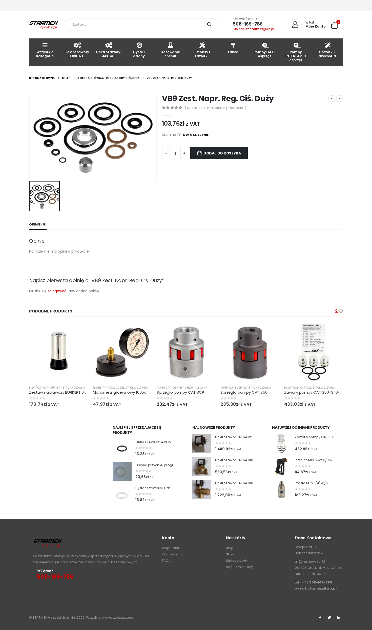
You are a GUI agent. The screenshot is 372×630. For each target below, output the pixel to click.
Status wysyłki (237, 560)
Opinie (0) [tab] (38, 224)
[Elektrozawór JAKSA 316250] (201, 489)
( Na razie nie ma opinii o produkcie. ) (215, 107)
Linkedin (338, 617)
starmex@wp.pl (322, 588)
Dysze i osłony (139, 54)
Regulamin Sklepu (241, 567)
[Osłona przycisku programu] (122, 471)
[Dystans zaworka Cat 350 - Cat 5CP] (122, 494)
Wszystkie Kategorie (45, 54)
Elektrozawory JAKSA (108, 54)
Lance (233, 52)
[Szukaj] (210, 24)
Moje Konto (171, 548)
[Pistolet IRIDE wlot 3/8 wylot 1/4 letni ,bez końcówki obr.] (281, 466)
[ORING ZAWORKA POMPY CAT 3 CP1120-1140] (122, 448)
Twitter (329, 617)
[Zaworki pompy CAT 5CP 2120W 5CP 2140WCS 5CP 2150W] (281, 443)
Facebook (320, 617)
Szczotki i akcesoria (327, 54)
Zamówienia (172, 554)
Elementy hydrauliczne (108, 388)
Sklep (230, 554)
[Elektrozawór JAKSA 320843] (201, 443)
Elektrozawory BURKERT (77, 54)
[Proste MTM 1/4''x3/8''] (281, 489)
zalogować (57, 291)
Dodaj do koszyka (222, 153)
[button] (336, 311)
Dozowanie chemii (170, 54)
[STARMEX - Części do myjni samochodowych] (43, 24)
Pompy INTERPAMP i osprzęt (295, 56)
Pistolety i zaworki (201, 54)
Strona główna (74, 388)
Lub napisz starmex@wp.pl (253, 29)
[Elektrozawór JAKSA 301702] (201, 466)
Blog (229, 548)
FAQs (166, 560)
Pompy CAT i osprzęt (264, 54)
